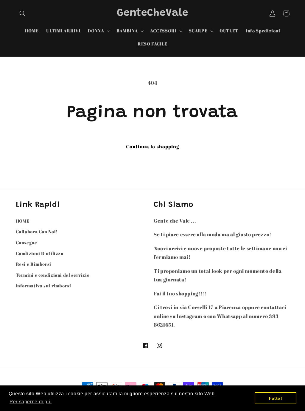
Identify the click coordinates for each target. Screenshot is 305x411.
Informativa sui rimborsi (43, 286)
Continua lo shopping (152, 146)
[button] (22, 13)
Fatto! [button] (275, 398)
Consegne (26, 242)
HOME (23, 221)
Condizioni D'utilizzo (39, 253)
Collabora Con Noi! (37, 231)
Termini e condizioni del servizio (53, 275)
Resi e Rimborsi (33, 264)
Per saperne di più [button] (31, 401)
